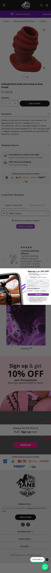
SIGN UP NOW (38, 294)
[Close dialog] (49, 269)
